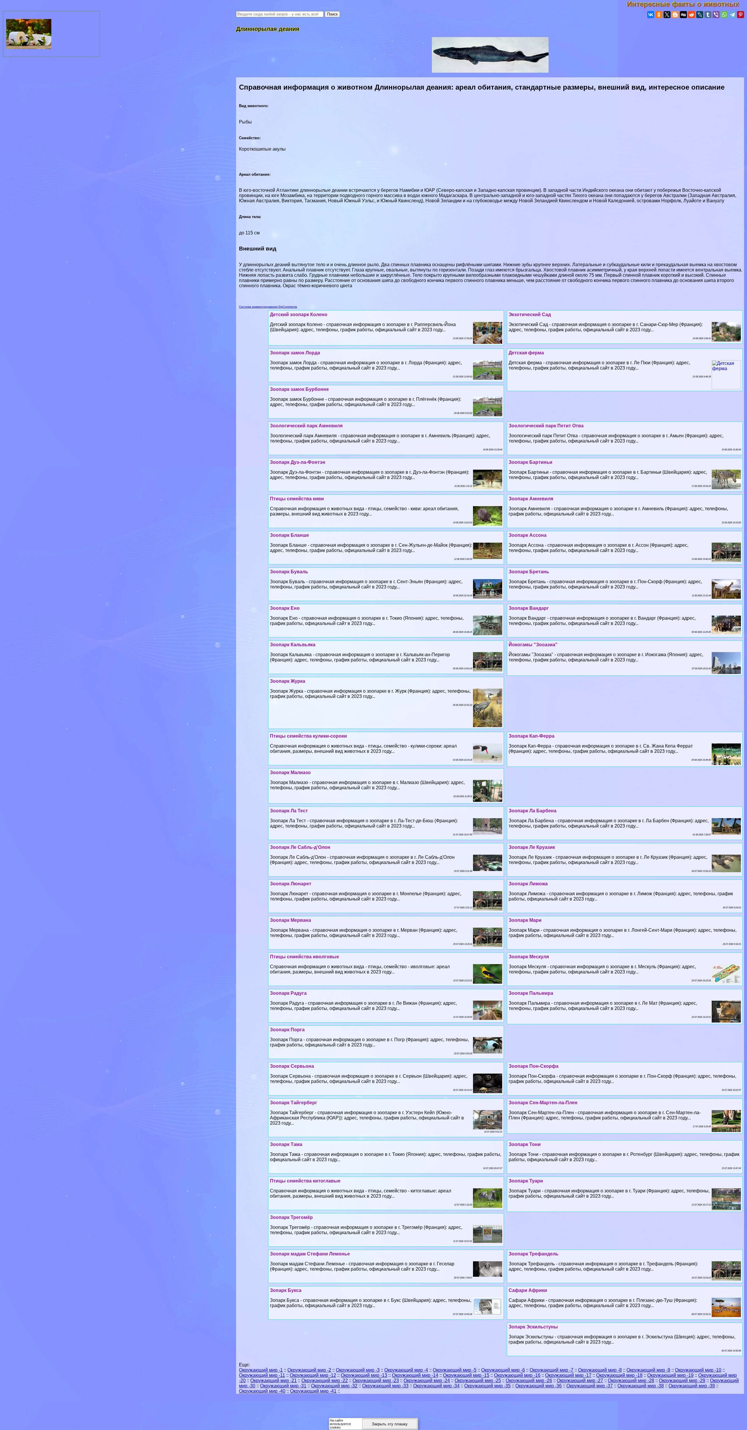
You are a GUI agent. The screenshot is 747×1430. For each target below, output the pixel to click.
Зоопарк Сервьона (292, 1066)
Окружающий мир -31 (283, 1385)
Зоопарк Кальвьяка (292, 644)
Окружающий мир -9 (648, 1370)
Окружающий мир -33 (385, 1385)
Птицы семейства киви (297, 498)
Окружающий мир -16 (517, 1375)
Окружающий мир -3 (358, 1370)
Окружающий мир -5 (455, 1370)
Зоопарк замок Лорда (295, 352)
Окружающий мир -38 (640, 1385)
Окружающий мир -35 (487, 1385)
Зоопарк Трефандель (533, 1253)
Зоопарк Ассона (528, 535)
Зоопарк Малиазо (290, 772)
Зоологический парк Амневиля (306, 425)
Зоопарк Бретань (529, 571)
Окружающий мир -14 (415, 1375)
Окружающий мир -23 (375, 1380)
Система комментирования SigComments (268, 306)
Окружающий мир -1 (261, 1370)
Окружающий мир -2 (309, 1370)
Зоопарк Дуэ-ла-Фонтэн (297, 462)
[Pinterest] (740, 14)
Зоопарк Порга (287, 1029)
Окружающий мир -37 (589, 1385)
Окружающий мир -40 (262, 1391)
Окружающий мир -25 (478, 1380)
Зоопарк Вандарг (529, 608)
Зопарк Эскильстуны (533, 1326)
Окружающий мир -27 (580, 1380)
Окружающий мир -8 (600, 1370)
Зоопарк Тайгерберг (293, 1102)
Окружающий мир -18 (619, 1375)
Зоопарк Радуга (288, 993)
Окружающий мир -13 (364, 1375)
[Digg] (683, 14)
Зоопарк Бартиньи (530, 462)
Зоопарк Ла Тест (289, 810)
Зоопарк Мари (525, 920)
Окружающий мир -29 (682, 1380)
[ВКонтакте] (650, 14)
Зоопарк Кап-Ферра (531, 736)
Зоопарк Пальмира (531, 993)
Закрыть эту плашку (390, 1424)
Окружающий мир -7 (551, 1370)
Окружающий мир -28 (631, 1380)
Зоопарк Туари (526, 1180)
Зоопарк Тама (286, 1144)
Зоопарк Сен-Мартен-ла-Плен (543, 1102)
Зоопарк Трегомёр (291, 1217)
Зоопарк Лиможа (528, 883)
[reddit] (691, 14)
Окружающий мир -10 (698, 1370)
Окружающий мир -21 (273, 1380)
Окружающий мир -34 (436, 1385)
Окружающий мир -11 (262, 1375)
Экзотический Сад (530, 314)
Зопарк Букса (285, 1290)
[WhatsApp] (724, 14)
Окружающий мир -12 (313, 1375)
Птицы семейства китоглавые (305, 1180)
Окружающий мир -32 (334, 1385)
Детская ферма (526, 352)
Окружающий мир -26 (529, 1380)
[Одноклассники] (658, 14)
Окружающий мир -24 (427, 1380)
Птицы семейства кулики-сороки (308, 736)
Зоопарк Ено (285, 608)
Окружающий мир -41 (313, 1391)
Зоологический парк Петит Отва (546, 425)
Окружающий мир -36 (538, 1385)
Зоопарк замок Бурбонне (299, 389)
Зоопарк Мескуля (529, 956)
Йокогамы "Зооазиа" (533, 644)
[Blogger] (675, 14)
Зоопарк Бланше (289, 535)
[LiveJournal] (699, 14)
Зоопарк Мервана (290, 920)
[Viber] (716, 14)
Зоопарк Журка (287, 681)
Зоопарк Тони (525, 1144)
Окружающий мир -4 (406, 1370)
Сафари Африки (528, 1290)
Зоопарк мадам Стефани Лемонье (310, 1253)
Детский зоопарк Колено (298, 314)
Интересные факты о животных (687, 4)
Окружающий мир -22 (324, 1380)
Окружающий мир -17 (568, 1375)
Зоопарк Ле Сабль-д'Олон (300, 847)
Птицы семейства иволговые (304, 956)
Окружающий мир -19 (670, 1375)
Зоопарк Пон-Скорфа (533, 1066)
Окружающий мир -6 (503, 1370)
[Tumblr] (707, 14)
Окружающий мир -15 (466, 1375)
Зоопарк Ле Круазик (532, 847)
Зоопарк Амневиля (531, 498)
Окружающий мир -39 (692, 1385)
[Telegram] (732, 14)
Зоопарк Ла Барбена (532, 810)
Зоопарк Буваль (289, 571)
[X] (667, 14)
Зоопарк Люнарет (290, 883)
